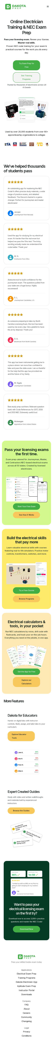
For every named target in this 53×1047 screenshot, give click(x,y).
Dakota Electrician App (26, 982)
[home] (15, 6)
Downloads (26, 994)
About (26, 1009)
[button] (48, 6)
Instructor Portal (26, 990)
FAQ (26, 1004)
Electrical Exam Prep (26, 973)
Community (26, 1017)
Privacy (26, 1031)
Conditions (26, 1036)
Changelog (27, 1021)
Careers (26, 1013)
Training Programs (26, 978)
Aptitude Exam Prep (26, 986)
